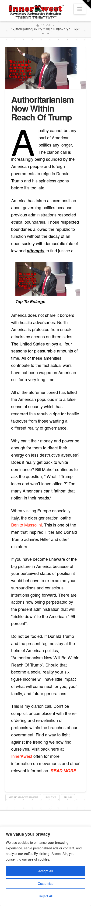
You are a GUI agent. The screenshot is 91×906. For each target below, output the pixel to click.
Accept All (45, 870)
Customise (45, 883)
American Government (23, 797)
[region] (45, 866)
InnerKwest (21, 756)
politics (51, 797)
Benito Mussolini (26, 525)
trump (68, 797)
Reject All (45, 896)
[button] (80, 8)
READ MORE (63, 771)
